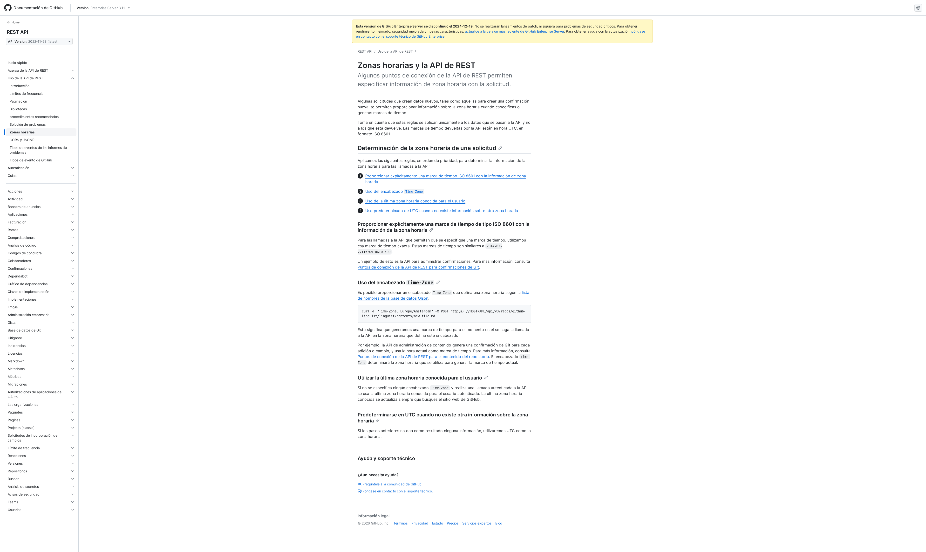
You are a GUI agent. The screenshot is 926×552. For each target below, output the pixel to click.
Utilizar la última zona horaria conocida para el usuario (420, 378)
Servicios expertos (476, 523)
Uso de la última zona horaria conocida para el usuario (415, 201)
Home (16, 22)
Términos (400, 523)
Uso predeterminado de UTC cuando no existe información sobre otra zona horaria (441, 210)
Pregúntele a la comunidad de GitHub (392, 484)
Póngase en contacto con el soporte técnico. (397, 491)
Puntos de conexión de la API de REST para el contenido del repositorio (423, 356)
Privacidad (419, 523)
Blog (498, 523)
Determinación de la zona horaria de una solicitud (427, 148)
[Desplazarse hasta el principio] (915, 541)
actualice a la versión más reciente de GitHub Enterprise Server (514, 31)
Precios (452, 523)
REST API (17, 32)
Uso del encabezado (394, 191)
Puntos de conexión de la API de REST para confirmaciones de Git (418, 267)
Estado (437, 523)
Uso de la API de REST (395, 51)
